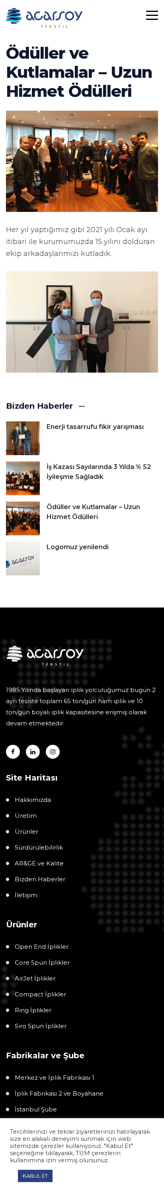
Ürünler (26, 831)
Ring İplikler (33, 1010)
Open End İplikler (41, 946)
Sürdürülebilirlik (39, 847)
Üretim (26, 815)
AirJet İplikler (35, 978)
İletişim (26, 895)
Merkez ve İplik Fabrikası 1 (54, 1077)
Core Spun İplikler (42, 962)
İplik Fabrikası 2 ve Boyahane (59, 1093)
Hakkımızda (33, 800)
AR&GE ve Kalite (39, 863)
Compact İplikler (40, 994)
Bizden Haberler (40, 879)
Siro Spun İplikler (40, 1026)
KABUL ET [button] (35, 1176)
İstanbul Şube (36, 1109)
